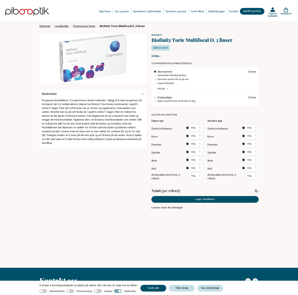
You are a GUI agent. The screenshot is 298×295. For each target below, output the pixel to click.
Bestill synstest (252, 11)
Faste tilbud (197, 11)
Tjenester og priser (176, 11)
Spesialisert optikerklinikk (147, 11)
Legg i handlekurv (205, 199)
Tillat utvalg (181, 287)
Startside (44, 26)
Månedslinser (160, 48)
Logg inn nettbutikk (272, 14)
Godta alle (153, 287)
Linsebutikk (62, 26)
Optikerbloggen (216, 11)
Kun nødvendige (210, 287)
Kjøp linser (105, 11)
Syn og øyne (122, 11)
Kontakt (233, 11)
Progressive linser (84, 26)
